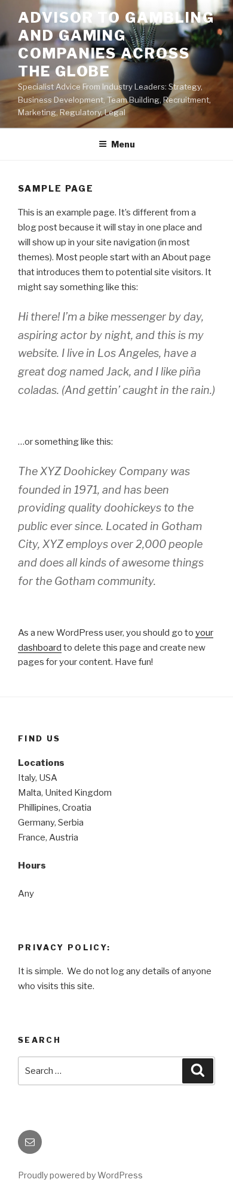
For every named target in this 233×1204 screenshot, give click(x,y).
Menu (123, 144)
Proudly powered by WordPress (80, 1175)
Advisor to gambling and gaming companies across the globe (116, 44)
